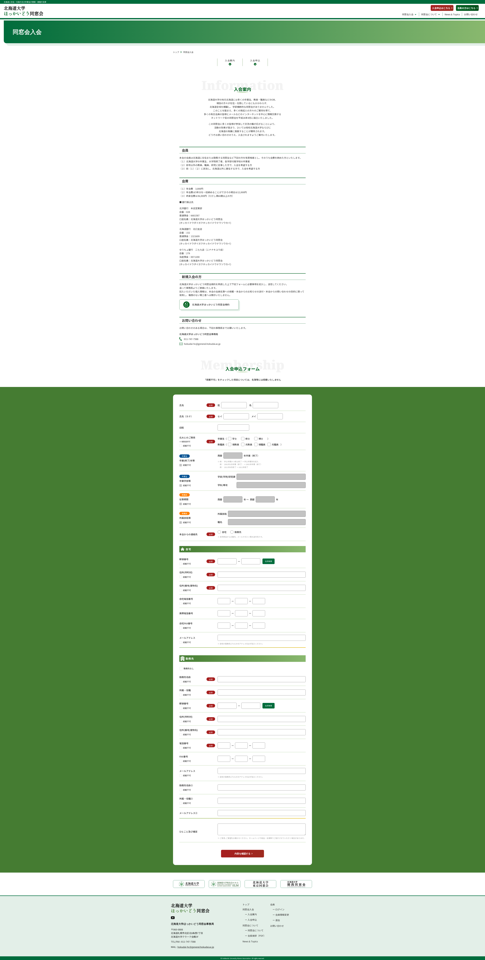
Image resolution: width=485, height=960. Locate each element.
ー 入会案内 (251, 914)
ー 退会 (276, 920)
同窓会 (23, 10)
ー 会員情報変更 (281, 914)
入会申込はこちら (441, 8)
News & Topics (452, 14)
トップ (176, 52)
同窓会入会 (407, 14)
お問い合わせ (471, 14)
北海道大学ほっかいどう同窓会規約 (211, 304)
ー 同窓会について (254, 930)
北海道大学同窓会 (190, 908)
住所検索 (268, 561)
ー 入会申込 (251, 919)
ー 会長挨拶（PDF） (255, 935)
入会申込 (255, 60)
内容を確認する (242, 853)
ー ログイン (278, 909)
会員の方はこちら (466, 8)
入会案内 (230, 60)
